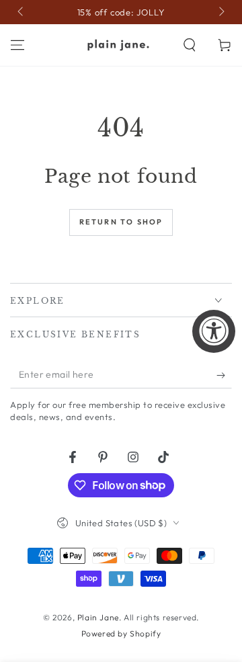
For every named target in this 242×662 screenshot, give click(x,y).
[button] (189, 45)
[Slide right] (220, 12)
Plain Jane (98, 617)
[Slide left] (21, 12)
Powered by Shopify (121, 633)
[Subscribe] (224, 375)
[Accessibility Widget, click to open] (213, 331)
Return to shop (121, 221)
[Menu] (17, 45)
